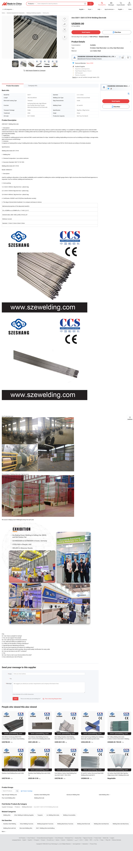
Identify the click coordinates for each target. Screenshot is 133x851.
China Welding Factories (26, 824)
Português (36, 840)
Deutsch (63, 840)
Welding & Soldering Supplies (34, 13)
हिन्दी (91, 840)
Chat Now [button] (118, 32)
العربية (76, 840)
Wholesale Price (69, 838)
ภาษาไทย (96, 840)
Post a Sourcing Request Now (52, 698)
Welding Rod (46, 13)
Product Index (97, 838)
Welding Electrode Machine (101, 824)
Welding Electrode (39, 798)
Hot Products (22, 838)
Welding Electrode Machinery (121, 824)
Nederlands (70, 840)
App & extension (109, 9)
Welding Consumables (69, 815)
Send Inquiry (86, 32)
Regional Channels (87, 838)
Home (3, 13)
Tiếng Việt (107, 840)
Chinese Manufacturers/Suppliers (45, 838)
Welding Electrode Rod (9, 828)
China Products (31, 838)
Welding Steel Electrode (83, 824)
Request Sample (104, 36)
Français (43, 840)
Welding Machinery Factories (65, 824)
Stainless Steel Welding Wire (42, 795)
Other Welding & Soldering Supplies (24, 815)
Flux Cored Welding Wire (8, 798)
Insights (112, 838)
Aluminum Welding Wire (73, 795)
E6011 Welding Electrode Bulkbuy (45, 828)
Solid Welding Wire (104, 795)
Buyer (89, 9)
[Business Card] (128, 93)
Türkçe (101, 840)
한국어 (81, 840)
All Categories (8, 9)
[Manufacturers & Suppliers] (12, 4)
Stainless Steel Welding (9, 824)
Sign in (129, 5)
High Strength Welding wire (9, 795)
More (3, 831)
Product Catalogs (27, 791)
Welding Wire (6, 815)
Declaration (85, 844)
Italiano (57, 840)
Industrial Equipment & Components (16, 13)
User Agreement (77, 844)
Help (99, 9)
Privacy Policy (93, 844)
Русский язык (50, 840)
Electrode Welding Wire (26, 828)
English (24, 840)
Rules (130, 9)
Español (30, 840)
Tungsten (40, 815)
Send (15, 698)
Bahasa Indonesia (116, 840)
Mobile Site (105, 838)
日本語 (86, 840)
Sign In (74, 77)
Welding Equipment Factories (45, 824)
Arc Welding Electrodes (53, 815)
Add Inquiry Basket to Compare (35, 70)
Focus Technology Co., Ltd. (54, 844)
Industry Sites (78, 838)
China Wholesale (59, 838)
